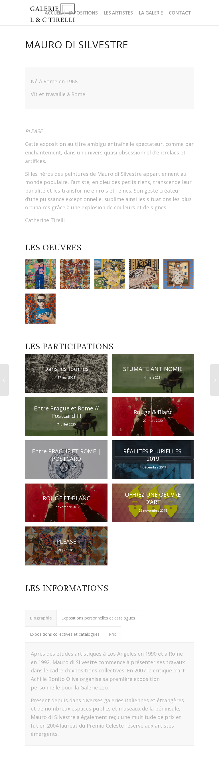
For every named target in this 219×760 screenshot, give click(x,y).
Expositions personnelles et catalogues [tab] (98, 618)
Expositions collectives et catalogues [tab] (65, 634)
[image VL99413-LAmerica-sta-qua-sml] (180, 276)
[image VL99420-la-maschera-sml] (42, 276)
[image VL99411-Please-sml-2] (77, 276)
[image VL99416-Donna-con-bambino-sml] (111, 276)
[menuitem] (53, 12)
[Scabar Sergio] (4, 380)
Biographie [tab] (41, 618)
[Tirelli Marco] (214, 380)
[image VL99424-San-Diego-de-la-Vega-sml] (42, 311)
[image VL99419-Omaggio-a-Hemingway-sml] (146, 276)
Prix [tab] (112, 634)
